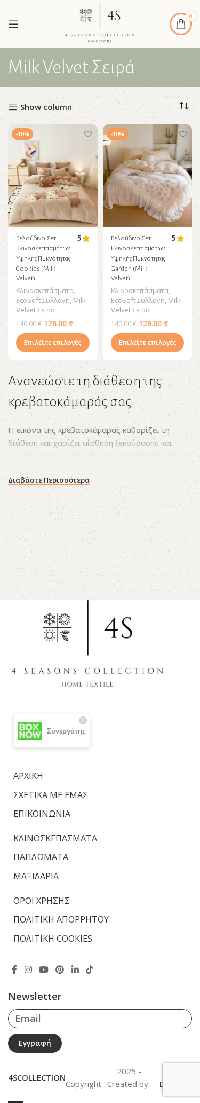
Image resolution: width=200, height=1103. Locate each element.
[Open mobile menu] (13, 24)
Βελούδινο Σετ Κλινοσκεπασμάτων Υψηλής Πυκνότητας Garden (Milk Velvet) (138, 258)
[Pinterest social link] (60, 970)
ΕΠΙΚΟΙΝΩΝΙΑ (41, 814)
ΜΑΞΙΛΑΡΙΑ (36, 876)
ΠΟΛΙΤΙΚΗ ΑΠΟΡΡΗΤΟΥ (61, 919)
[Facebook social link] (14, 970)
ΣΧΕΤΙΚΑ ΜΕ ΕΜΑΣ (50, 795)
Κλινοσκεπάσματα (45, 290)
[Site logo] (99, 23)
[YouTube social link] (43, 970)
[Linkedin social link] (75, 970)
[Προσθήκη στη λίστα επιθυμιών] (88, 133)
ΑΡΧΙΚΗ (28, 776)
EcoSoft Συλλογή (43, 300)
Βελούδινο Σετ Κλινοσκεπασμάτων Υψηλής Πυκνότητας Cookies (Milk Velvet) (43, 258)
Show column (46, 107)
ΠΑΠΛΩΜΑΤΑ (40, 857)
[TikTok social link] (89, 970)
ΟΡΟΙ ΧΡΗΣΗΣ (41, 901)
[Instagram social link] (28, 970)
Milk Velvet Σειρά (51, 304)
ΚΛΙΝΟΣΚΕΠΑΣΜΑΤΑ (55, 838)
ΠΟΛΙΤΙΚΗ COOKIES (52, 938)
